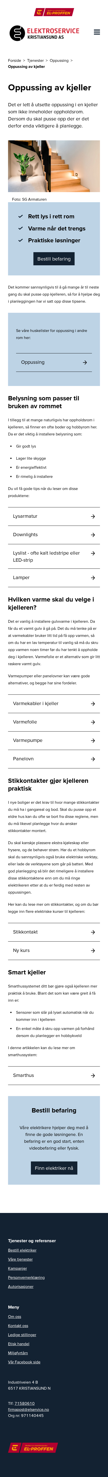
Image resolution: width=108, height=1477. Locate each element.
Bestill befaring (54, 259)
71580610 (25, 1403)
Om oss (14, 1316)
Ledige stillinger (22, 1334)
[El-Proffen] (54, 12)
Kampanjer (17, 1268)
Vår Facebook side (24, 1362)
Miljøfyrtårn (18, 1353)
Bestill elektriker (22, 1250)
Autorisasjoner (20, 1286)
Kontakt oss (18, 1325)
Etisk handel (18, 1343)
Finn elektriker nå (54, 1168)
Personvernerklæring (26, 1277)
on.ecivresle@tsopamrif (28, 1409)
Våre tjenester (20, 1259)
